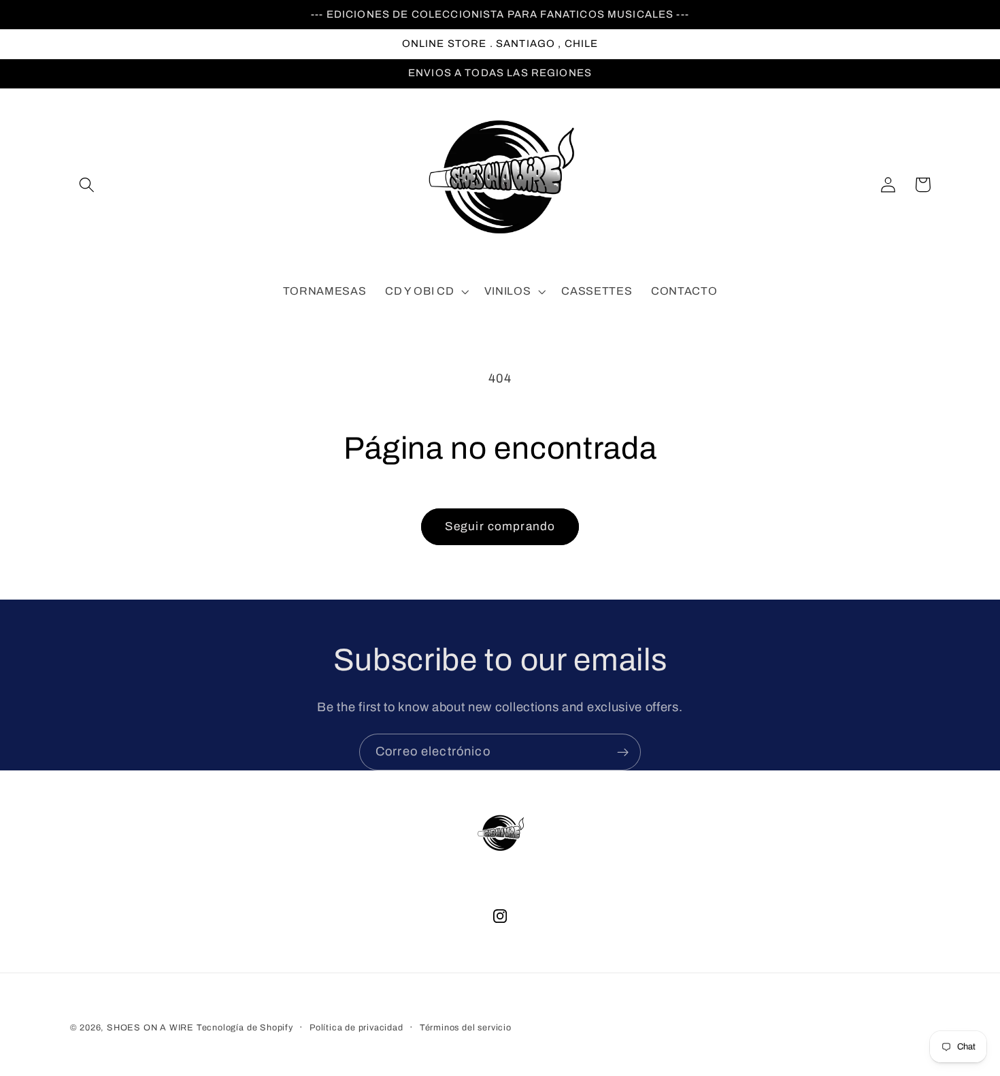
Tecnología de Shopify (245, 1027)
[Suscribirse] (622, 752)
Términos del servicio (466, 1027)
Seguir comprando (500, 526)
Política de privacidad (356, 1027)
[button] (87, 184)
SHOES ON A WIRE (150, 1027)
